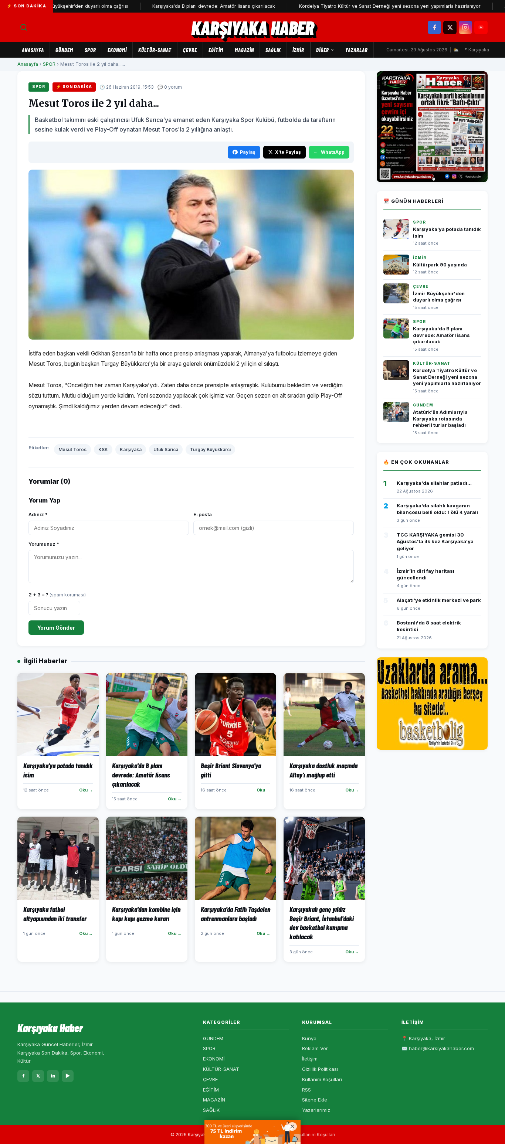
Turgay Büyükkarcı (210, 449)
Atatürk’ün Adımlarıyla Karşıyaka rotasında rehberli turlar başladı (440, 418)
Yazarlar (356, 50)
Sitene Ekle (314, 1100)
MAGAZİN (244, 50)
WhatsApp (333, 152)
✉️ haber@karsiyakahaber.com (437, 1048)
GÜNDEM (64, 50)
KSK (103, 449)
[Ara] (23, 27)
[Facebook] (434, 27)
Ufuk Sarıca (165, 449)
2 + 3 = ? (57, 594)
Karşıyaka (131, 449)
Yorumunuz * (43, 544)
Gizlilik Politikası (320, 1069)
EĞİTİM (216, 50)
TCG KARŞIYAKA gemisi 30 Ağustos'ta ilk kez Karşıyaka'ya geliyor (435, 541)
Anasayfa (33, 50)
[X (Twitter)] (450, 27)
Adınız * (38, 514)
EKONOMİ (117, 50)
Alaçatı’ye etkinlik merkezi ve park (439, 600)
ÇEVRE (190, 50)
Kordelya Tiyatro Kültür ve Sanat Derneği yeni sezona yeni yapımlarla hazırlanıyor (364, 6)
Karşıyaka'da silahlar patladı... (434, 483)
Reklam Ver (315, 1048)
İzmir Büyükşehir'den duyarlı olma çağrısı (56, 6)
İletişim (310, 1059)
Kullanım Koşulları (322, 1079)
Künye (309, 1038)
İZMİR (298, 50)
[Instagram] (465, 27)
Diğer (322, 50)
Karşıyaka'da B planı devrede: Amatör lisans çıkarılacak (187, 6)
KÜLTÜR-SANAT (155, 50)
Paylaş (247, 152)
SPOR (90, 50)
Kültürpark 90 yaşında (440, 265)
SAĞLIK (273, 50)
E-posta (202, 514)
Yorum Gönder (56, 627)
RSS (306, 1090)
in (53, 1076)
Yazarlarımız (316, 1110)
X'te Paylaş (288, 152)
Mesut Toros (72, 449)
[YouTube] (481, 27)
